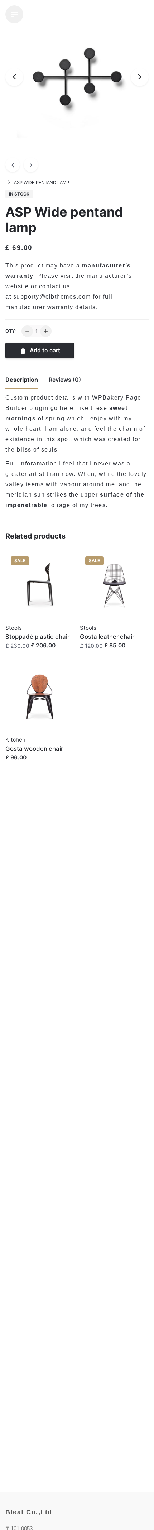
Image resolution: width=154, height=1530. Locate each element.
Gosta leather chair (107, 636)
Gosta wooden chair (34, 748)
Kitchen (15, 739)
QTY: (10, 331)
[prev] (12, 165)
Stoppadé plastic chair (37, 636)
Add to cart (44, 350)
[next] (31, 165)
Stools (13, 627)
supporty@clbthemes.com (52, 297)
